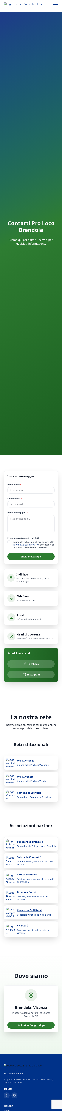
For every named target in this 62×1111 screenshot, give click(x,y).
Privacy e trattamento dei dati (23, 538)
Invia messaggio (31, 556)
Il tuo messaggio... (17, 512)
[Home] (24, 5)
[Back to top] (54, 1103)
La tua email (14, 498)
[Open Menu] (55, 6)
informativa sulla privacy (25, 544)
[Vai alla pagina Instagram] (14, 1095)
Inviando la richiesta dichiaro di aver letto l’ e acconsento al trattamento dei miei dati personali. (33, 545)
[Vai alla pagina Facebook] (7, 1095)
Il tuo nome (14, 484)
